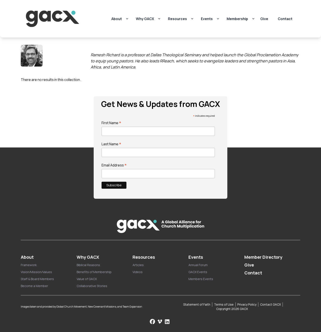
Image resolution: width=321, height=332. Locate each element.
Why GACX (145, 18)
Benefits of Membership (94, 272)
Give (264, 18)
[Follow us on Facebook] (152, 321)
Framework (29, 265)
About (116, 18)
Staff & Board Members (37, 279)
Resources (177, 18)
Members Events (200, 279)
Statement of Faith (196, 304)
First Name (111, 123)
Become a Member (34, 286)
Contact (285, 18)
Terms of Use (224, 304)
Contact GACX (270, 304)
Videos (138, 272)
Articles (138, 265)
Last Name (111, 144)
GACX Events (197, 272)
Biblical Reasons (88, 265)
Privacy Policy (246, 304)
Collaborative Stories (92, 286)
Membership (237, 18)
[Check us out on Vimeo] (160, 321)
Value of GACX (87, 279)
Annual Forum (198, 265)
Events (207, 18)
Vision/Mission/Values (36, 272)
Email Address (114, 165)
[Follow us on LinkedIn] (167, 321)
